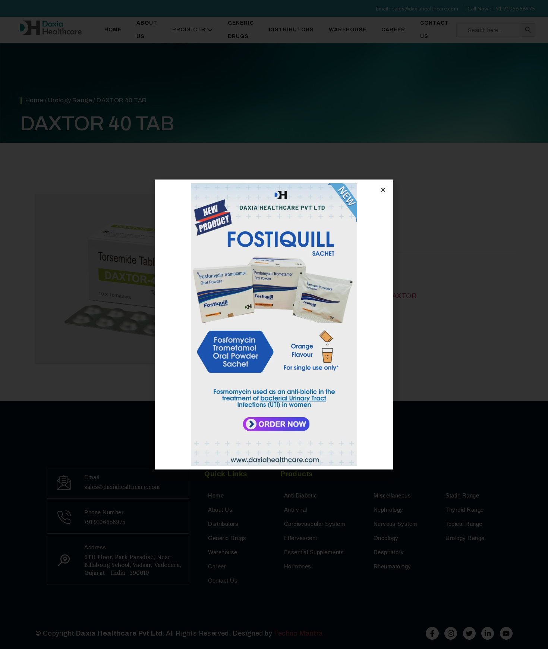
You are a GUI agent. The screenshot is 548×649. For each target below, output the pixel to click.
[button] (383, 190)
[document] (274, 324)
